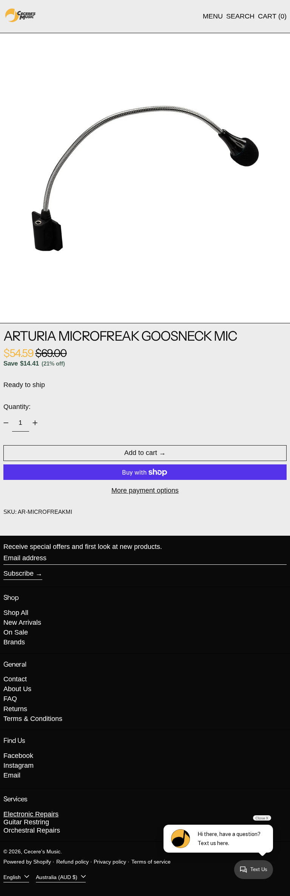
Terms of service (151, 862)
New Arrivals (22, 622)
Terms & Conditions (32, 718)
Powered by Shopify (27, 862)
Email (11, 775)
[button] (240, 17)
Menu (213, 16)
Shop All (15, 612)
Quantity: (17, 406)
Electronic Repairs (31, 814)
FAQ (10, 698)
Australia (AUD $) (57, 877)
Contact (15, 679)
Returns (15, 709)
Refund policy (72, 862)
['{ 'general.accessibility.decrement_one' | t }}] (6, 423)
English (12, 877)
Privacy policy (110, 862)
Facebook (18, 755)
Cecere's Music (42, 851)
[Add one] (35, 423)
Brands (14, 642)
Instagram (18, 765)
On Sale (15, 632)
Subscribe (18, 573)
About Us (17, 689)
